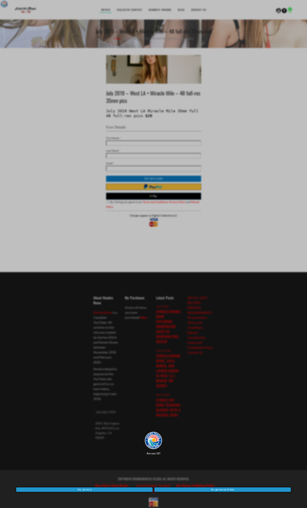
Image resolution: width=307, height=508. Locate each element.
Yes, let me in (84, 489)
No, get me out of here (222, 489)
